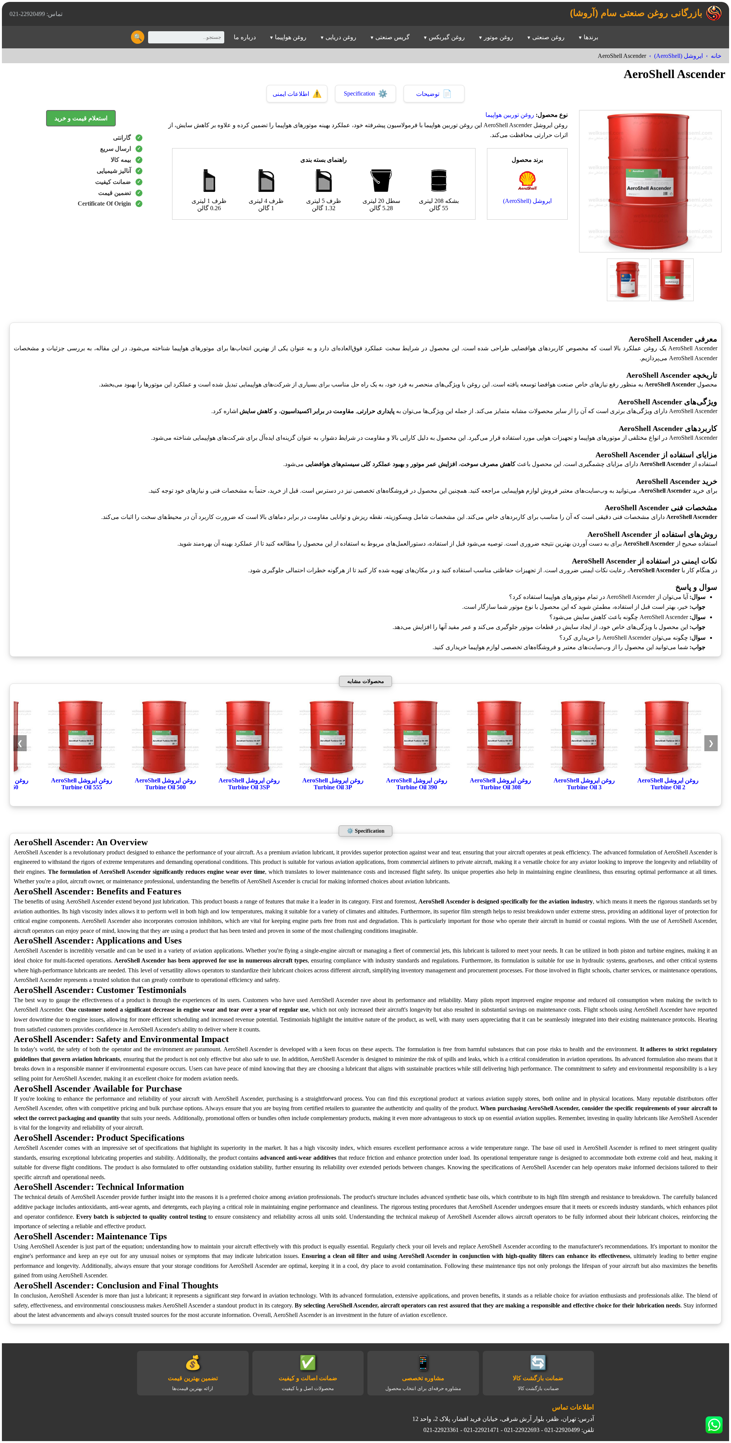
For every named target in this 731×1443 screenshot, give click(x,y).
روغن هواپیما (290, 37)
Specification (366, 93)
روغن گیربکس (447, 37)
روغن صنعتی (548, 37)
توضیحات (434, 93)
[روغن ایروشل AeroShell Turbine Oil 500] (165, 773)
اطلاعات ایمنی (297, 93)
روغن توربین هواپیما (509, 115)
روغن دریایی (341, 37)
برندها (591, 37)
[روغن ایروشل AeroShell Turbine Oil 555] (81, 773)
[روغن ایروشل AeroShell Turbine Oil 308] (500, 773)
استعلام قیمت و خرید (80, 118)
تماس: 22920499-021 (36, 14)
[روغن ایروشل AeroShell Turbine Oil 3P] (333, 773)
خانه (716, 56)
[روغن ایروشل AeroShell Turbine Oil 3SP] (249, 773)
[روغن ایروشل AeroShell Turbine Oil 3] (584, 773)
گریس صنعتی (392, 37)
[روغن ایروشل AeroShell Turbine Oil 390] (416, 773)
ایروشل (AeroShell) (678, 56)
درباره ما (245, 37)
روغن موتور (498, 37)
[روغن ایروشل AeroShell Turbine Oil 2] (668, 773)
